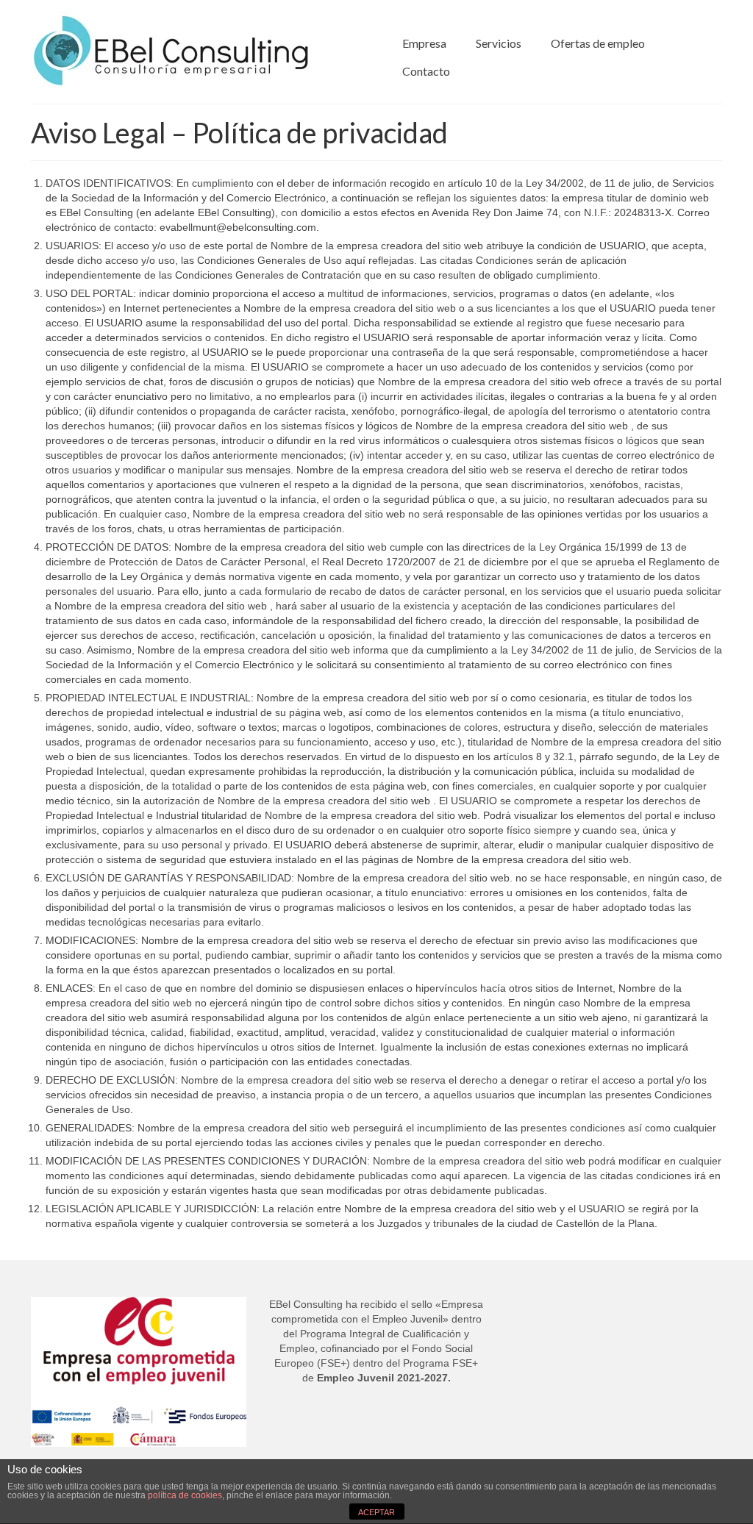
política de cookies (185, 1495)
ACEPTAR (376, 1512)
